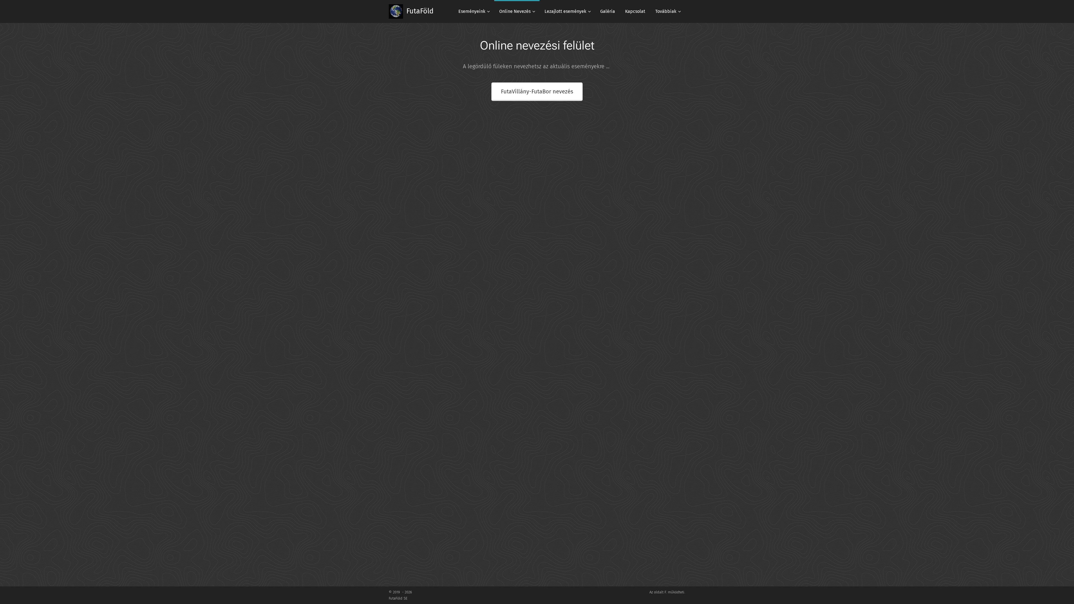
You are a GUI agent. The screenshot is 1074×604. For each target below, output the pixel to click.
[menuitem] (473, 11)
